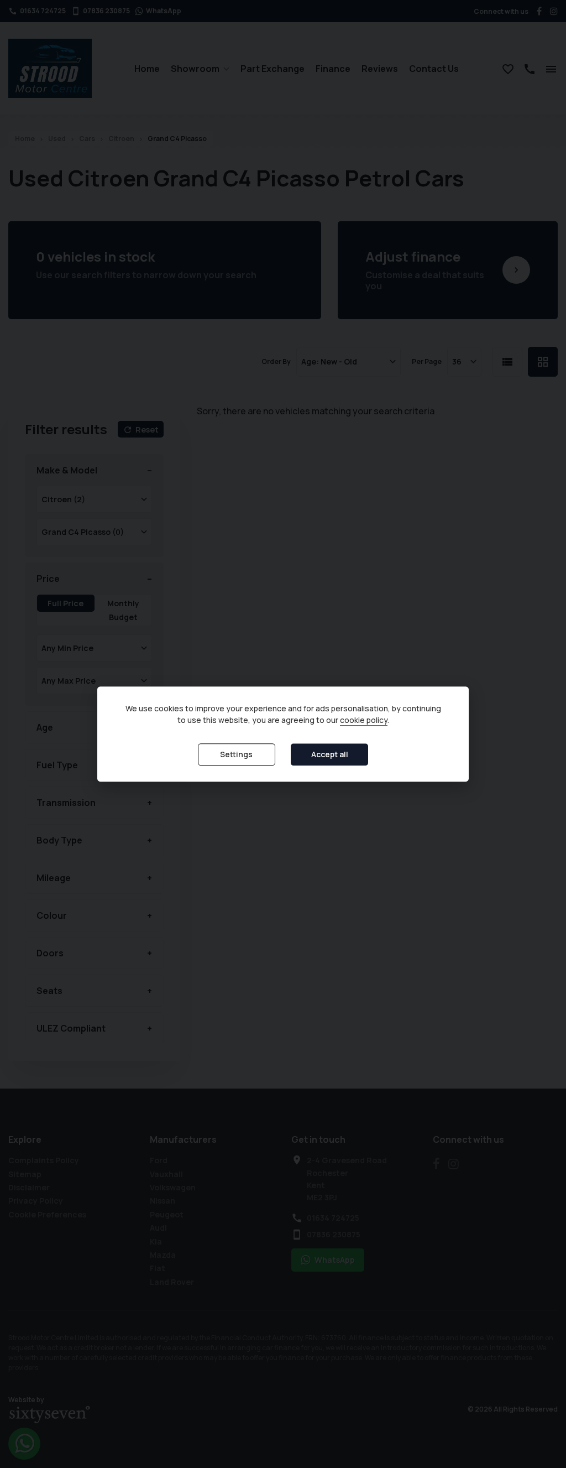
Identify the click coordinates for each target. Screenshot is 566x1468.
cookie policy (363, 720)
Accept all (329, 754)
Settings (236, 754)
